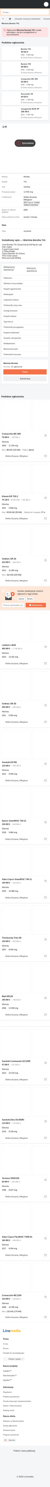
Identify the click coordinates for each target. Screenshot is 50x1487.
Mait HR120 (7, 996)
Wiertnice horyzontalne (13, 283)
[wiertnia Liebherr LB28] (25, 627)
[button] (46, 4)
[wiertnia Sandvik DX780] (25, 744)
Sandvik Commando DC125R (16, 1061)
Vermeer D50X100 (10, 1178)
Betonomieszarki (11, 349)
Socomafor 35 (27, 94)
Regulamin (7, 1392)
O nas (5, 1344)
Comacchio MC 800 (11, 434)
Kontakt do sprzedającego (13, 1353)
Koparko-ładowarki (11, 332)
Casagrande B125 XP (30, 109)
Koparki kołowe (10, 316)
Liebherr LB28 (9, 645)
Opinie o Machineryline (12, 1406)
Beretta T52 (26, 64)
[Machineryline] (10, 18)
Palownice (8, 278)
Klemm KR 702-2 (10, 496)
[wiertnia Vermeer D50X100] (25, 1160)
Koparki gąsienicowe (12, 289)
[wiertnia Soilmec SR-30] (25, 541)
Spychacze (8, 322)
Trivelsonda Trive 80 (11, 938)
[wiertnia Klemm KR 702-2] (25, 478)
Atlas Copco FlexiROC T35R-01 (17, 1237)
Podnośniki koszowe (12, 354)
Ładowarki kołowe (11, 300)
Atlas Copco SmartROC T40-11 (17, 879)
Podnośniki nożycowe (13, 305)
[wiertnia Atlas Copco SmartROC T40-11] (25, 861)
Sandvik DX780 (9, 762)
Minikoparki (8, 294)
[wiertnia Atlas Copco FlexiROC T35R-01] (25, 1219)
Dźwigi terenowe (10, 311)
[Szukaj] (46, 12)
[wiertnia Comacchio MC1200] (25, 1277)
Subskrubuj (37, 605)
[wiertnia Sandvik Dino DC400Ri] (25, 1102)
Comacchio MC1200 (11, 1295)
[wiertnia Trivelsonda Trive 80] (25, 920)
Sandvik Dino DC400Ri (13, 1120)
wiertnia (27, 187)
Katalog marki (8, 1410)
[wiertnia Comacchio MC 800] (25, 416)
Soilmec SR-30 (9, 559)
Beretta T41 (26, 49)
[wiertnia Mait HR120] (25, 978)
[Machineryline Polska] (18, 4)
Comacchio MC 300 (29, 79)
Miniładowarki (9, 343)
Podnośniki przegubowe (14, 327)
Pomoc (6, 1348)
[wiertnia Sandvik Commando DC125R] (25, 1043)
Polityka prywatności (11, 1397)
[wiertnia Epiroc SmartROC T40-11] (25, 803)
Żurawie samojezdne (12, 338)
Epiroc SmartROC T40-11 (14, 821)
